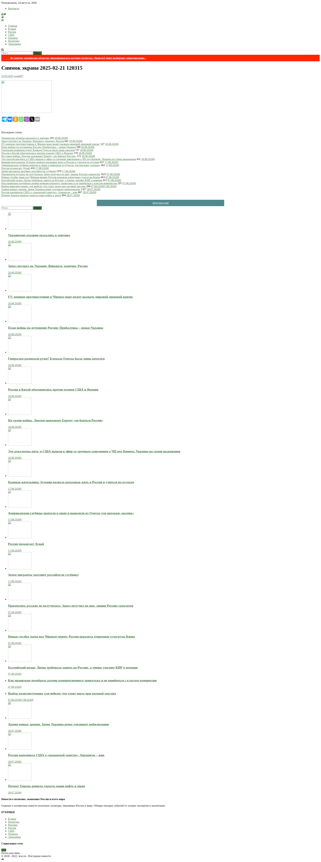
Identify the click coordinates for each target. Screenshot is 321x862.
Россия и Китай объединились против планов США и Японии (37, 153)
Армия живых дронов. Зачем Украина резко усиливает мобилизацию (40, 189)
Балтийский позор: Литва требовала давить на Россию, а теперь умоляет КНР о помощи (51, 180)
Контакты (13, 8)
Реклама (12, 824)
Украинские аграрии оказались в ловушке (25, 138)
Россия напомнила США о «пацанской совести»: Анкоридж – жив (39, 192)
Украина (13, 38)
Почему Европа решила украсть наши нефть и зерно (31, 195)
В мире (12, 28)
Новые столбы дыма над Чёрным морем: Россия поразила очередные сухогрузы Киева (50, 177)
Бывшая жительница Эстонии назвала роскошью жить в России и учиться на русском (50, 162)
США (11, 34)
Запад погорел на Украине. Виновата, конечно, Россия (32, 141)
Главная (12, 25)
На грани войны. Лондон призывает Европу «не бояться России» (38, 156)
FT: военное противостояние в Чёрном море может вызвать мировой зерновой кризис (50, 144)
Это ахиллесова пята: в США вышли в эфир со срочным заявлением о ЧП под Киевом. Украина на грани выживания (68, 159)
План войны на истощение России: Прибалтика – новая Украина (38, 147)
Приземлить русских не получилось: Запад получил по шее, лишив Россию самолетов (50, 174)
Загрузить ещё (160, 202)
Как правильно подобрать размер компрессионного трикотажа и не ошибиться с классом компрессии (59, 183)
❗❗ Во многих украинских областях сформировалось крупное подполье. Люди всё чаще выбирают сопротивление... (74, 58)
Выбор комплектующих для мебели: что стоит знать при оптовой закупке (43, 186)
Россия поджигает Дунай (15, 168)
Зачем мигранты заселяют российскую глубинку (29, 171)
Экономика (14, 44)
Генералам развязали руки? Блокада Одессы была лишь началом (38, 150)
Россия (12, 31)
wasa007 (18, 76)
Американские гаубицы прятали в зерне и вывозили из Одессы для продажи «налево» (50, 165)
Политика (13, 41)
